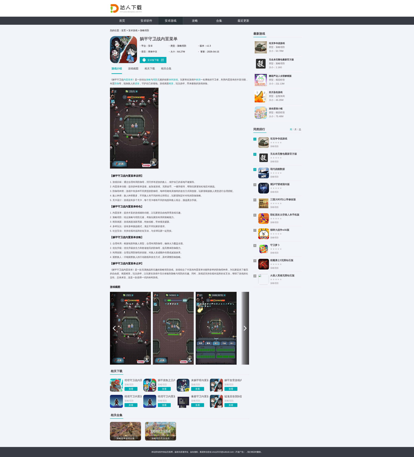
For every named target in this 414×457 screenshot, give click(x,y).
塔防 (155, 79)
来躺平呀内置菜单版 (199, 380)
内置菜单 (128, 79)
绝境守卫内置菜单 (133, 396)
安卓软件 (146, 20)
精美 (171, 83)
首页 (122, 20)
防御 (116, 83)
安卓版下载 (153, 60)
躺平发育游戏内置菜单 (233, 380)
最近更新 (243, 20)
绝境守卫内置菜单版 (166, 396)
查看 (131, 389)
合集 (219, 20)
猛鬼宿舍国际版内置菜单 (233, 396)
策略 (148, 79)
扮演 (198, 79)
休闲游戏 (173, 79)
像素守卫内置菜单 (199, 396)
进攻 (137, 83)
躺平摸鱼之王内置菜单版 (166, 380)
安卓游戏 (170, 20)
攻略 (195, 20)
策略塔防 (144, 30)
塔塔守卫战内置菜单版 (133, 380)
